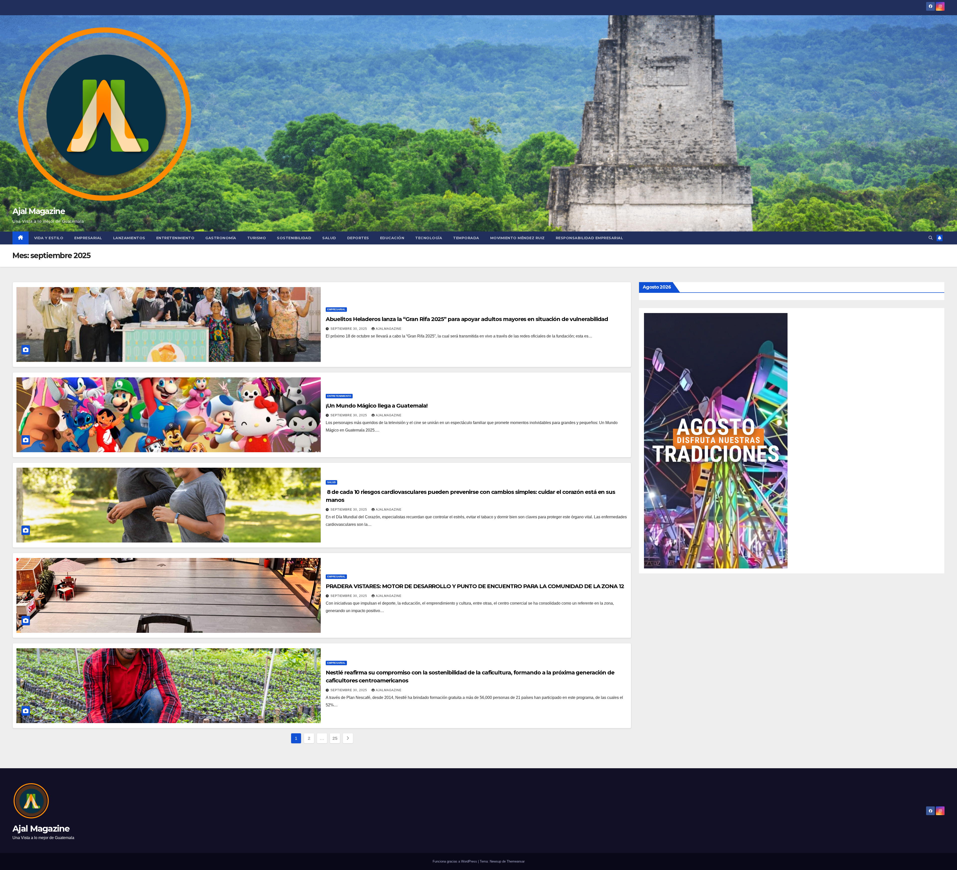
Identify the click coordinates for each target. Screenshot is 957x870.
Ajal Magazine (38, 211)
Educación (392, 238)
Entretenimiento (175, 238)
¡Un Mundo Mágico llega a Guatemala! (377, 405)
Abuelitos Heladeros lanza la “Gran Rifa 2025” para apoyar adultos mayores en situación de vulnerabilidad (467, 319)
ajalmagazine (388, 328)
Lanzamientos (129, 238)
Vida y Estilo (49, 238)
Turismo (256, 238)
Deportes (358, 238)
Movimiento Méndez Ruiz (517, 238)
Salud (329, 238)
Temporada (466, 238)
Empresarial (88, 238)
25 (334, 738)
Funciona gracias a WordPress (455, 861)
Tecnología (428, 238)
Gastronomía (220, 238)
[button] (931, 238)
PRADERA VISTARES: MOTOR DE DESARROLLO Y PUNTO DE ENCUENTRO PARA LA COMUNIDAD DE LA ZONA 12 (475, 586)
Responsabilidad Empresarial (589, 238)
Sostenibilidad (294, 238)
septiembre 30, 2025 (349, 328)
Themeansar (516, 861)
